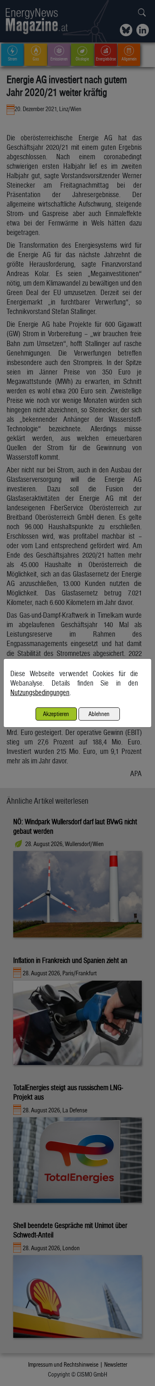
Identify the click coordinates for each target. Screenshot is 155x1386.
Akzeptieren (56, 713)
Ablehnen (99, 713)
